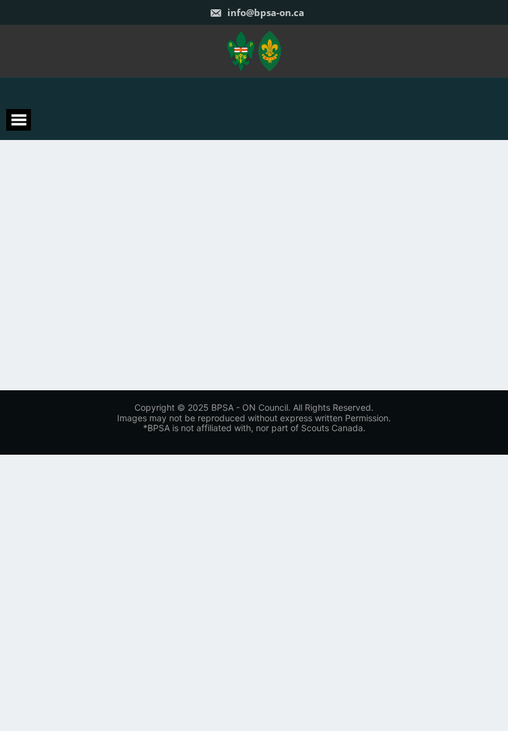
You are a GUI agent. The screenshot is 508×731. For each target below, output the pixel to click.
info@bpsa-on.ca (264, 12)
